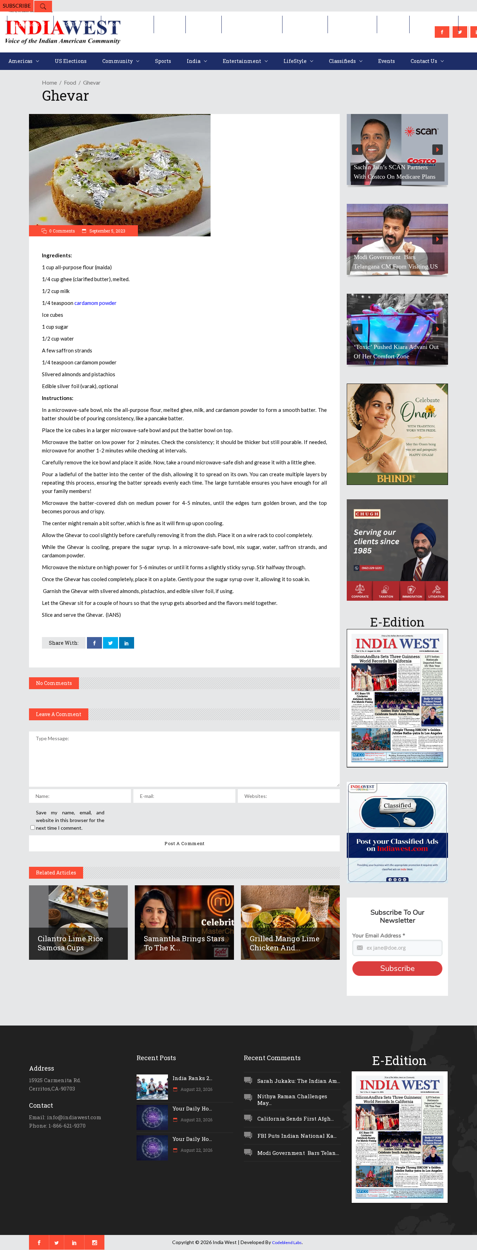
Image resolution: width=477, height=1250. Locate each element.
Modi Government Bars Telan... (298, 1152)
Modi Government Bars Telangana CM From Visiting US (396, 261)
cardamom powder (95, 303)
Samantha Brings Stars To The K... (184, 943)
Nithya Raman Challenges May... (292, 1099)
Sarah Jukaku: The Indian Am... (298, 1080)
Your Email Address (378, 936)
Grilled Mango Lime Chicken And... (285, 943)
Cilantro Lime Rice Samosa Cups (70, 943)
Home (49, 82)
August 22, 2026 (195, 1150)
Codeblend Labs (287, 1242)
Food (70, 82)
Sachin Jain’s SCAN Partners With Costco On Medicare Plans (394, 172)
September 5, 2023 (106, 231)
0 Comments (62, 231)
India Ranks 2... (192, 1077)
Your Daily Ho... (192, 1108)
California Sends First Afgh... (295, 1118)
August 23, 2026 (195, 1089)
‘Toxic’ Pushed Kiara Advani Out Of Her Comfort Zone (396, 351)
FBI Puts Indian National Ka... (297, 1135)
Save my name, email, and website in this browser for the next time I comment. (70, 820)
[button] (397, 149)
